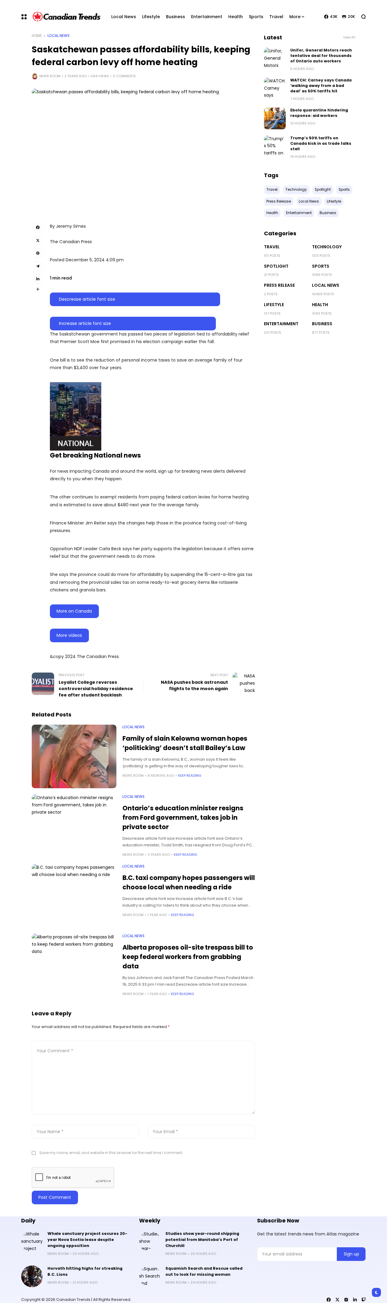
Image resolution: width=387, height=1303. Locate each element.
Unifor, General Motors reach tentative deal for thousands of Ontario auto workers (321, 56)
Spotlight (276, 266)
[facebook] (329, 1300)
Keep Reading (189, 775)
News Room (49, 76)
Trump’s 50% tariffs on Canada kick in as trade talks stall (320, 143)
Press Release (279, 285)
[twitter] (337, 1300)
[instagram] (346, 1300)
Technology (327, 247)
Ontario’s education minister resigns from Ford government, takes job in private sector (182, 817)
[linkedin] (355, 1300)
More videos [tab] (69, 635)
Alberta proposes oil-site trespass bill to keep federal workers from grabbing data (187, 957)
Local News (58, 35)
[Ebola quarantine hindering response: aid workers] (275, 118)
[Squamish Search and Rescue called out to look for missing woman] (150, 1276)
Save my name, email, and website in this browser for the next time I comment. (111, 1152)
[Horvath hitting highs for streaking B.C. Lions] (32, 1276)
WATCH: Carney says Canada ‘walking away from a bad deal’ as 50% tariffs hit (321, 86)
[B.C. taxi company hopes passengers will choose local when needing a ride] (74, 896)
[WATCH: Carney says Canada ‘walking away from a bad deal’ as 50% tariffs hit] (275, 88)
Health (320, 305)
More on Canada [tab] (74, 611)
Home (37, 35)
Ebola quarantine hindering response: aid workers (319, 112)
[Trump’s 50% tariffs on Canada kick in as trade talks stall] (275, 146)
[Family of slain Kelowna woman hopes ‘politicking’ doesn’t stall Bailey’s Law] (74, 756)
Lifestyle (274, 305)
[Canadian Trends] (67, 17)
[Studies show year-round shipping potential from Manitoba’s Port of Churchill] (150, 1241)
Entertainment (281, 324)
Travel (272, 247)
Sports (320, 266)
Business (322, 324)
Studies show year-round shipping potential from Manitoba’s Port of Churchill (202, 1239)
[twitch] (364, 1300)
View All (349, 37)
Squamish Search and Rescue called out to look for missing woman (203, 1271)
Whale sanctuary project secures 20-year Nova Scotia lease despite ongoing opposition (87, 1239)
